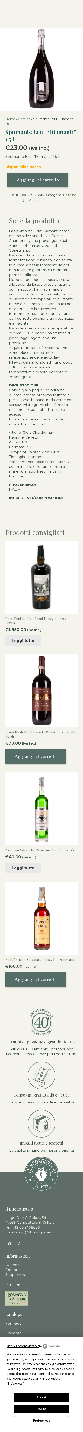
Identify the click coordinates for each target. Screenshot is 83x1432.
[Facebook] (9, 1244)
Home (10, 119)
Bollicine (69, 195)
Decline (41, 1409)
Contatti (12, 1270)
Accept (41, 1397)
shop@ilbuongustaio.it (35, 1232)
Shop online (15, 1274)
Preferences (41, 1420)
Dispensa (13, 1333)
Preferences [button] (15, 1383)
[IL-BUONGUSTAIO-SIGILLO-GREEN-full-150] (41, 1174)
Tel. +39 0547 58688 (22, 1227)
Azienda (12, 1265)
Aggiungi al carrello (38, 179)
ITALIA (31, 200)
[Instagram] (18, 1244)
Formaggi (13, 1323)
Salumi (11, 1328)
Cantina (24, 119)
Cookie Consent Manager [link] (23, 1346)
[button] (35, 756)
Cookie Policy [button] (45, 1373)
